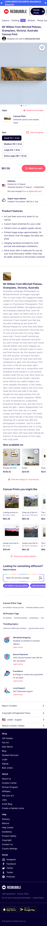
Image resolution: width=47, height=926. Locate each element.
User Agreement (8, 894)
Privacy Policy (23, 894)
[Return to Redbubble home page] (15, 11)
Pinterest (11, 876)
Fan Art (5, 742)
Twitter (10, 868)
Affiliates (6, 791)
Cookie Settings (9, 848)
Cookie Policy (38, 898)
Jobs (4, 800)
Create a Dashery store (13, 808)
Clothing (18, 20)
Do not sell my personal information (16, 898)
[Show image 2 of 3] (23, 105)
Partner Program (10, 787)
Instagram (11, 859)
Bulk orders (7, 768)
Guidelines (7, 831)
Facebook (11, 864)
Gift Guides (7, 738)
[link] (16, 586)
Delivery (6, 819)
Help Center (7, 827)
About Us (6, 778)
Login (4, 759)
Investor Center (9, 783)
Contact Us (7, 844)
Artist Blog (7, 804)
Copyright (7, 840)
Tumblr (10, 872)
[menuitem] (5, 20)
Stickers (31, 20)
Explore (5, 20)
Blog (4, 751)
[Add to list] (42, 48)
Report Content (9, 705)
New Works (7, 746)
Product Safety (9, 836)
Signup (5, 763)
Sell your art (8, 795)
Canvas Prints (9, 603)
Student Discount (10, 755)
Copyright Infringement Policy (16, 713)
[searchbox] (23, 577)
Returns (5, 823)
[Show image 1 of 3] (21, 105)
